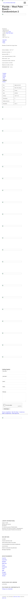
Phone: (4, 386)
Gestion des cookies (16, 596)
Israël (3, 568)
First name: (5, 371)
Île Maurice (4, 567)
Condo (9, 31)
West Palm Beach (9, 33)
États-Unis (4, 563)
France (3, 565)
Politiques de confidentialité (7, 589)
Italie (3, 570)
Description (5, 40)
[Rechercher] (21, 2)
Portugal (4, 572)
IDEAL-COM (4, 597)
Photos (4, 42)
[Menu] (24, 2)
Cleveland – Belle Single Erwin (11, 413)
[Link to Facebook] (23, 599)
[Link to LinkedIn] (25, 599)
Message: (4, 391)
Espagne (4, 561)
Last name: (5, 376)
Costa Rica (4, 559)
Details (4, 41)
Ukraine (3, 575)
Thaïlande (4, 574)
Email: (4, 381)
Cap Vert (4, 558)
